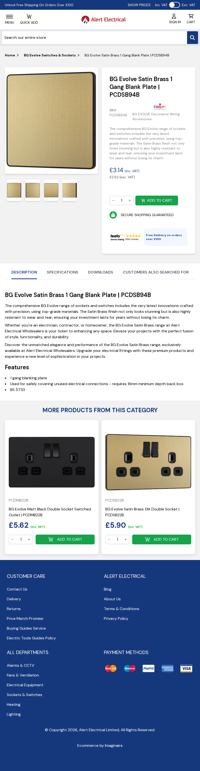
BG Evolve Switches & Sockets (50, 55)
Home (10, 55)
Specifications (62, 272)
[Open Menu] (9, 16)
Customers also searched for (156, 272)
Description (24, 272)
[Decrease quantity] (113, 200)
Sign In (175, 22)
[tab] (14, 190)
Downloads (100, 272)
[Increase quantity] (129, 200)
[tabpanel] (51, 120)
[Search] (192, 37)
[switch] (174, 5)
